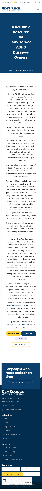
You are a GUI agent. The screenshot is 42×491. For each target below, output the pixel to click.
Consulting (8, 455)
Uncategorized (21, 338)
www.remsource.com (16, 306)
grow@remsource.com (23, 2)
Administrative (9, 447)
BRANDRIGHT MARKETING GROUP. (21, 486)
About (6, 422)
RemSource (28, 70)
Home (6, 419)
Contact (6, 438)
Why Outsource (10, 426)
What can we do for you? (21, 382)
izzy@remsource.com (16, 324)
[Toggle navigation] (37, 9)
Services (7, 430)
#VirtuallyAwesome (11, 434)
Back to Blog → (21, 344)
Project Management (12, 459)
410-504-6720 (8, 2)
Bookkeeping (9, 451)
